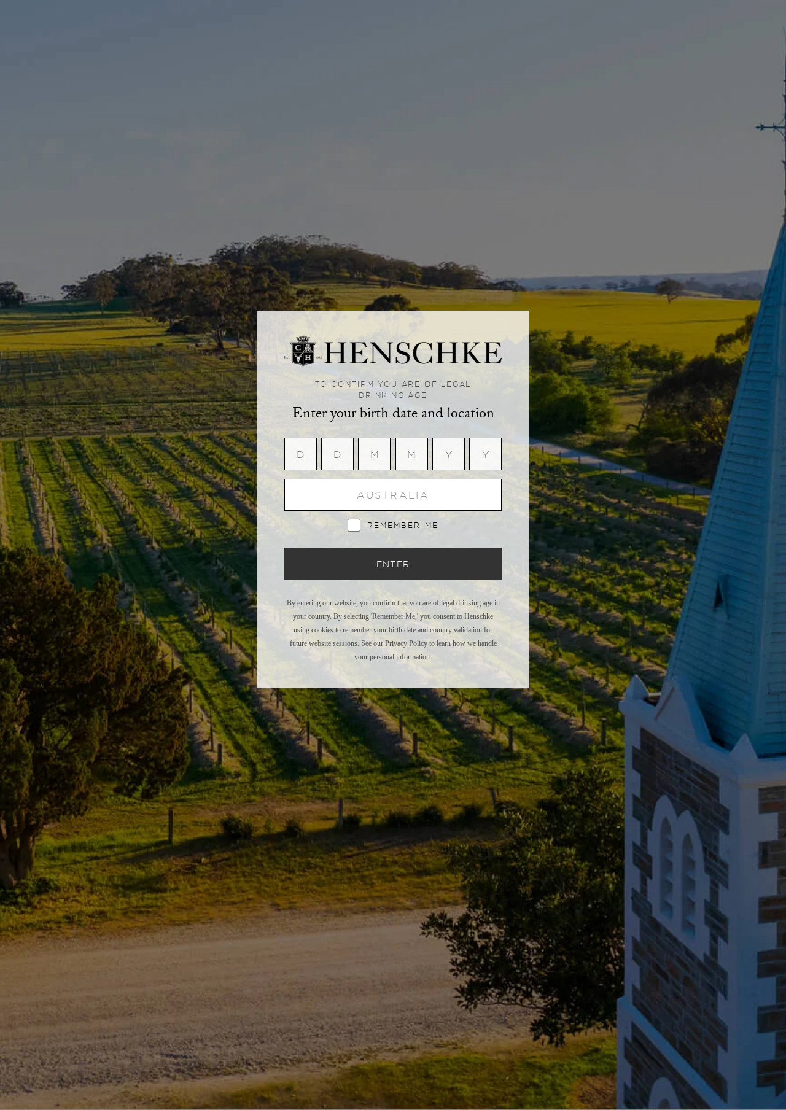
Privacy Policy (407, 643)
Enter (393, 564)
